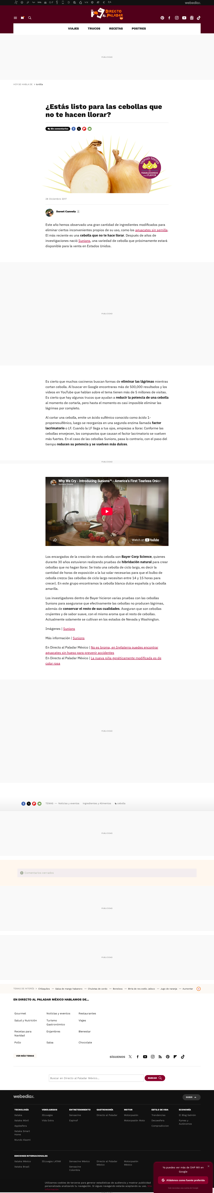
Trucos (94, 28)
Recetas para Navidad (22, 1033)
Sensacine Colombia (75, 1168)
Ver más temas (25, 1056)
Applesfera (20, 1125)
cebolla (121, 803)
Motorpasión (131, 1115)
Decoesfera (157, 1120)
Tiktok (199, 18)
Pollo (17, 1042)
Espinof (73, 1120)
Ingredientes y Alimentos (97, 803)
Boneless (118, 988)
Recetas (116, 28)
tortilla (39, 84)
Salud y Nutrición (25, 1020)
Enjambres (53, 1031)
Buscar (29, 18)
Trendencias (158, 1115)
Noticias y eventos (68, 803)
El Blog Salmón (187, 1115)
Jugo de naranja (169, 988)
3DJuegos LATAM (51, 1161)
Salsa (49, 1042)
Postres (139, 28)
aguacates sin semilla (151, 230)
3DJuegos (47, 1115)
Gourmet (20, 1013)
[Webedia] (23, 1096)
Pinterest (162, 18)
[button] (67, 212)
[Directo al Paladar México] (107, 13)
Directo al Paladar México (107, 1163)
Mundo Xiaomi (22, 1139)
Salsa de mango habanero (69, 988)
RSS (160, 1056)
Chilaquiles (44, 988)
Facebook (169, 18)
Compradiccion (160, 1125)
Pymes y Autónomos (185, 1122)
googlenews (191, 18)
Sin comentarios (59, 128)
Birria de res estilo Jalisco (142, 988)
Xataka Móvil (21, 1120)
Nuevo (22, 18)
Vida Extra (48, 1120)
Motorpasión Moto (134, 1120)
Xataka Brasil (21, 1166)
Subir (189, 1097)
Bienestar (85, 1031)
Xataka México (22, 1161)
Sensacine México (79, 1161)
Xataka (18, 1115)
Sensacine (75, 1115)
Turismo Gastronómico (55, 1022)
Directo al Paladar (107, 1115)
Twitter (79, 129)
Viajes (73, 28)
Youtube (184, 18)
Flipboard (84, 129)
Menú (15, 18)
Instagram (176, 18)
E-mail (90, 129)
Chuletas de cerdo (98, 988)
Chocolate (85, 1042)
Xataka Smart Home (22, 1133)
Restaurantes (87, 1013)
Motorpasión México (131, 1163)
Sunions (84, 240)
